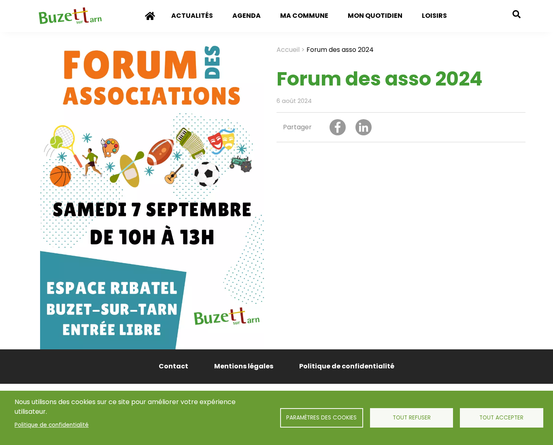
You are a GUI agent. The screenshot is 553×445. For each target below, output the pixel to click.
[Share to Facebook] (337, 127)
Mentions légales (243, 366)
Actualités (192, 15)
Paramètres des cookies (321, 417)
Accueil (150, 21)
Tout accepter (501, 417)
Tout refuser (412, 417)
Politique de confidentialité (52, 425)
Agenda (246, 15)
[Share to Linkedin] (363, 127)
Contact (173, 366)
